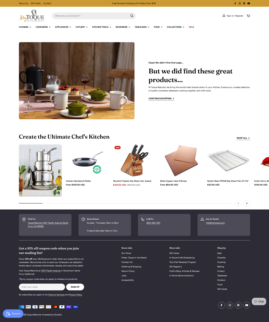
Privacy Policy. (75, 294)
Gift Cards (36, 3)
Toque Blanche (34, 314)
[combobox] (94, 15)
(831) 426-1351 (153, 223)
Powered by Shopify (52, 314)
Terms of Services (56, 294)
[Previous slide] (238, 203)
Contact (47, 3)
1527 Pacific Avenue (50, 270)
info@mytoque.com (215, 223)
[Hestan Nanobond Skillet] (87, 160)
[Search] (132, 16)
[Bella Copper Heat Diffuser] (181, 160)
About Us (23, 3)
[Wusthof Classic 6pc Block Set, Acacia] (134, 160)
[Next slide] (246, 203)
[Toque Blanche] (40, 170)
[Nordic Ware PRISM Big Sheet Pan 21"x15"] (228, 160)
